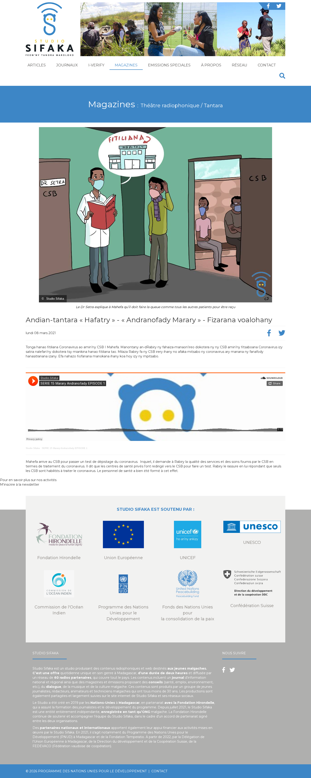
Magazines (126, 65)
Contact (267, 65)
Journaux (67, 65)
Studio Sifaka (33, 448)
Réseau (239, 65)
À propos (211, 65)
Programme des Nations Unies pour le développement (92, 771)
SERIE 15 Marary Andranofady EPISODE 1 (64, 448)
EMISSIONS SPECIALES (169, 65)
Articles (37, 65)
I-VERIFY (96, 65)
